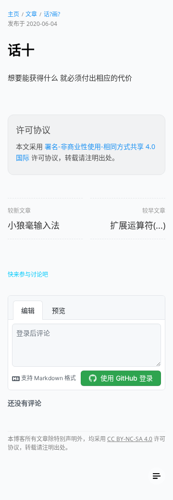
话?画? (52, 14)
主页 (13, 14)
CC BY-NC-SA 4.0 (129, 439)
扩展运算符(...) (137, 225)
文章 (31, 14)
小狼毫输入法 (34, 225)
